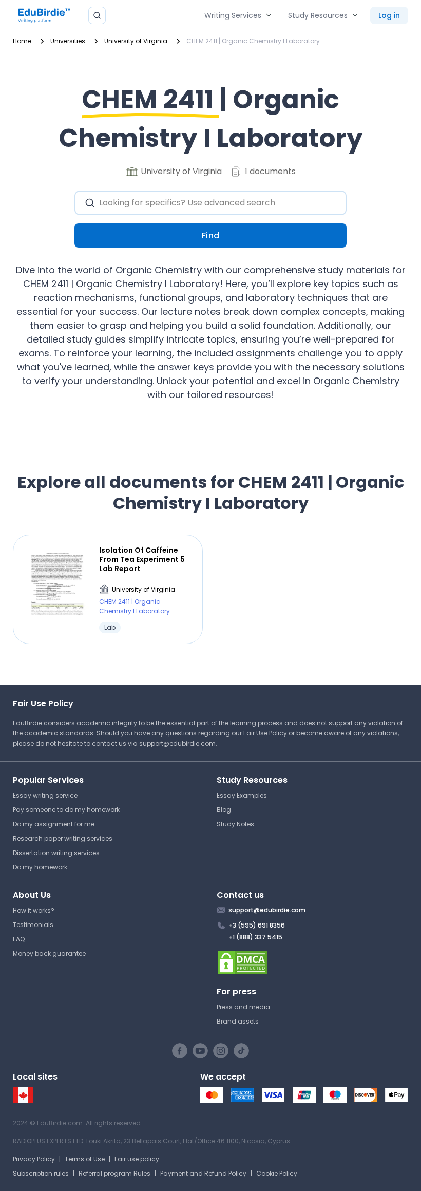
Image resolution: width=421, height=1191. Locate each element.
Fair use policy (136, 1159)
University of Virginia (143, 589)
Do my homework (40, 867)
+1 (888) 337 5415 (255, 937)
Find (211, 235)
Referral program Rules (114, 1173)
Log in (389, 15)
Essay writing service (45, 795)
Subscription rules (41, 1173)
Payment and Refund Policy (203, 1173)
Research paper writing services (62, 838)
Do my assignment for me (53, 824)
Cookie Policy (276, 1173)
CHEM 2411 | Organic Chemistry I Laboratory (134, 606)
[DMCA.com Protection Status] (312, 962)
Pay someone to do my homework (66, 809)
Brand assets (238, 1021)
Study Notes (235, 824)
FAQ (19, 939)
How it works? (33, 910)
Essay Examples (242, 795)
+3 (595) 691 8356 (256, 925)
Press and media (243, 1007)
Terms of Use (85, 1159)
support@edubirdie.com (177, 743)
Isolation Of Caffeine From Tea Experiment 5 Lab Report (142, 559)
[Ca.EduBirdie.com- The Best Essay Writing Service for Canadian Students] (23, 1100)
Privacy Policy (34, 1159)
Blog (224, 809)
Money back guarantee (49, 953)
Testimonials (33, 924)
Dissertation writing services (56, 852)
